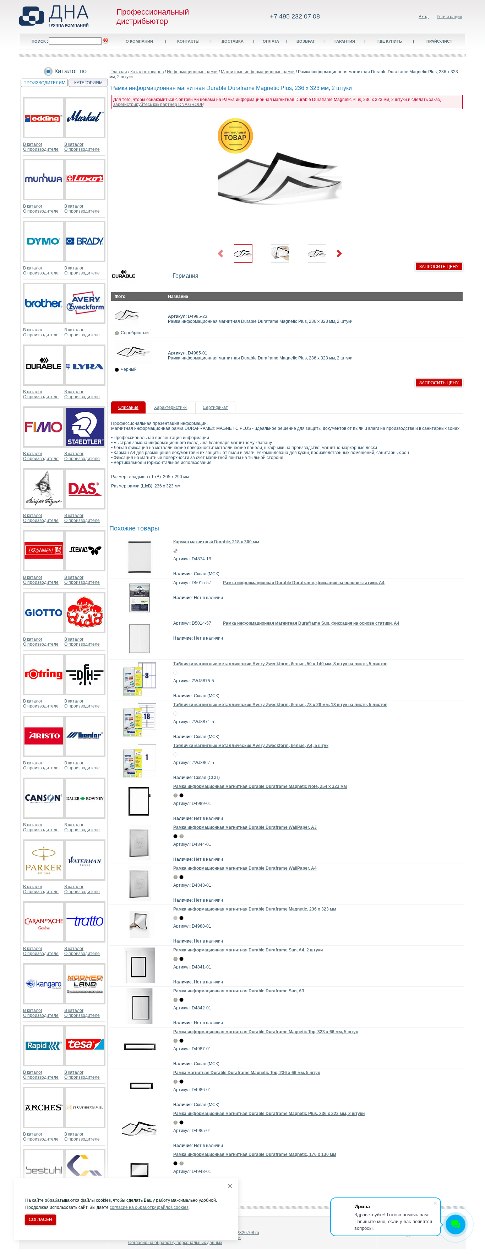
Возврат (305, 41)
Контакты (188, 41)
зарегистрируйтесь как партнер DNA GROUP (158, 104)
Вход (424, 16)
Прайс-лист (439, 41)
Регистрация (449, 16)
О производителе (41, 149)
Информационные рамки (192, 71)
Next (339, 253)
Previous (220, 253)
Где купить (389, 41)
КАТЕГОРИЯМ (88, 82)
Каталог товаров (147, 71)
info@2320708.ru (242, 1232)
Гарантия (344, 41)
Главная (118, 71)
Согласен (40, 1219)
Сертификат (215, 407)
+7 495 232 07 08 (295, 16)
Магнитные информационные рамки (258, 71)
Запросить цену (439, 266)
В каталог (32, 144)
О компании (139, 41)
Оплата (271, 41)
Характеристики (170, 407)
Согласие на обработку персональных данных (175, 1242)
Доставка (233, 41)
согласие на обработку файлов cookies (149, 1207)
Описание (128, 407)
